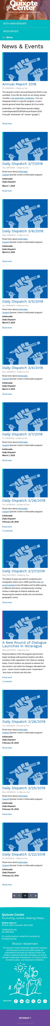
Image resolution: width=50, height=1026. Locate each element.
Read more (7, 124)
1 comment (7, 681)
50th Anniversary (15, 23)
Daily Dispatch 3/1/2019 (22, 434)
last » (35, 895)
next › (30, 895)
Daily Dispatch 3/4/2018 (22, 368)
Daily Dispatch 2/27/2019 (23, 571)
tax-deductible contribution (23, 98)
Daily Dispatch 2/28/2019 (23, 500)
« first (14, 895)
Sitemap (24, 1018)
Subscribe (7, 1001)
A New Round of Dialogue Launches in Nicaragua (24, 644)
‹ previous (19, 895)
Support (5, 175)
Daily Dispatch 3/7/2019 (22, 164)
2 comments (7, 531)
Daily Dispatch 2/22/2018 (23, 854)
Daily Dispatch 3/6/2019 (22, 231)
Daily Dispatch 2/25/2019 (23, 788)
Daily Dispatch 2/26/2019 (23, 722)
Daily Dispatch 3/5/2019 (22, 301)
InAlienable (23, 172)
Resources (10, 31)
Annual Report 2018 (19, 84)
